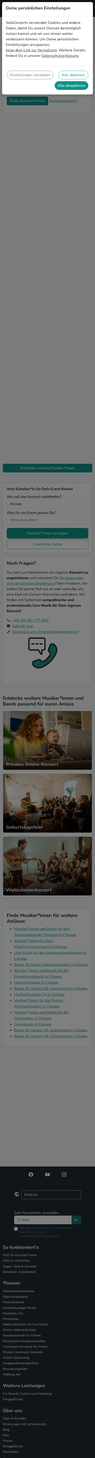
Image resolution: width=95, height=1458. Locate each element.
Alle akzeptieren (71, 85)
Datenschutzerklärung (60, 55)
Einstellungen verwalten (30, 75)
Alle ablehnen (73, 75)
